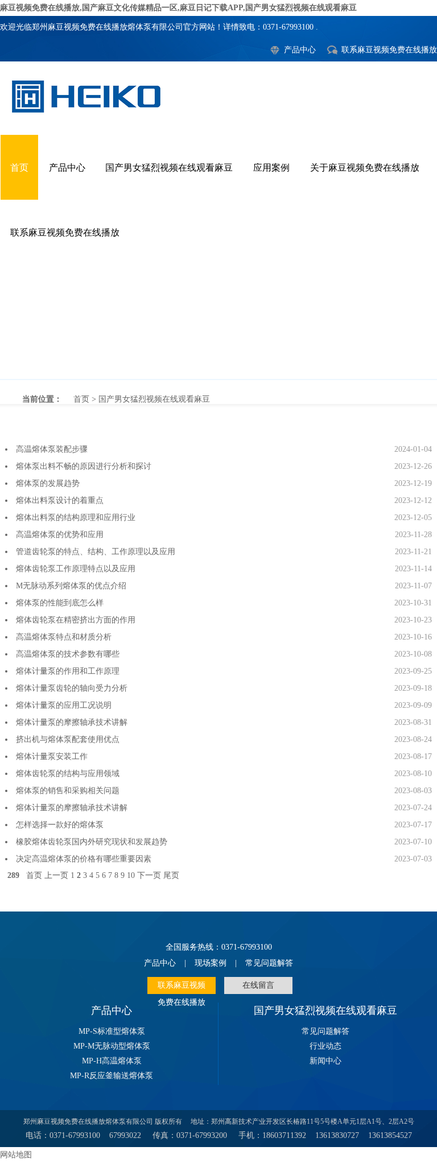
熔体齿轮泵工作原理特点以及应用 (75, 568)
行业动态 (325, 1046)
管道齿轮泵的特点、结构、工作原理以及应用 (95, 551)
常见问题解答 (269, 963)
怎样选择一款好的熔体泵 (60, 824)
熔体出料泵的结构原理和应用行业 (75, 517)
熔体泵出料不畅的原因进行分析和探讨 (83, 466)
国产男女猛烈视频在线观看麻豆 (169, 167)
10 (131, 875)
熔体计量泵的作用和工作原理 (67, 671)
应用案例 (271, 167)
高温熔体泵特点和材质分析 (64, 637)
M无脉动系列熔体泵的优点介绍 (71, 586)
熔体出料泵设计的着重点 (60, 500)
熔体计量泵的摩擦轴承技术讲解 (71, 722)
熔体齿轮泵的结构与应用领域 (67, 773)
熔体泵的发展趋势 (48, 483)
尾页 (171, 875)
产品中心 (300, 50)
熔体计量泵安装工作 (52, 756)
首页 (19, 167)
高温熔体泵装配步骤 (52, 449)
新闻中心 (325, 1061)
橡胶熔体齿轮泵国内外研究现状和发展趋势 (91, 842)
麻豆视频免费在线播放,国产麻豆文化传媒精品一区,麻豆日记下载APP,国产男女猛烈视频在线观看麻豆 (178, 7)
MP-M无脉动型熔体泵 (111, 1046)
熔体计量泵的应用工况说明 (64, 705)
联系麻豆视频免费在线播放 (389, 50)
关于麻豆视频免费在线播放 (364, 167)
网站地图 (16, 1154)
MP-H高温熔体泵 (112, 1061)
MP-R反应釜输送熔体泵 (111, 1075)
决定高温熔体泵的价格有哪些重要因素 (83, 859)
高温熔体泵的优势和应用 (60, 534)
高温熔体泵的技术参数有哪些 (67, 654)
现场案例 (210, 963)
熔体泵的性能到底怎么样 (60, 603)
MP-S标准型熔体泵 (112, 1031)
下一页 (149, 875)
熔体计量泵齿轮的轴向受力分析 (71, 688)
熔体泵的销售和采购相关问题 (67, 790)
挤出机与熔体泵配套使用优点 (67, 739)
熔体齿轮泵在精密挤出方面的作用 (75, 620)
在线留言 (258, 985)
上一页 (56, 875)
